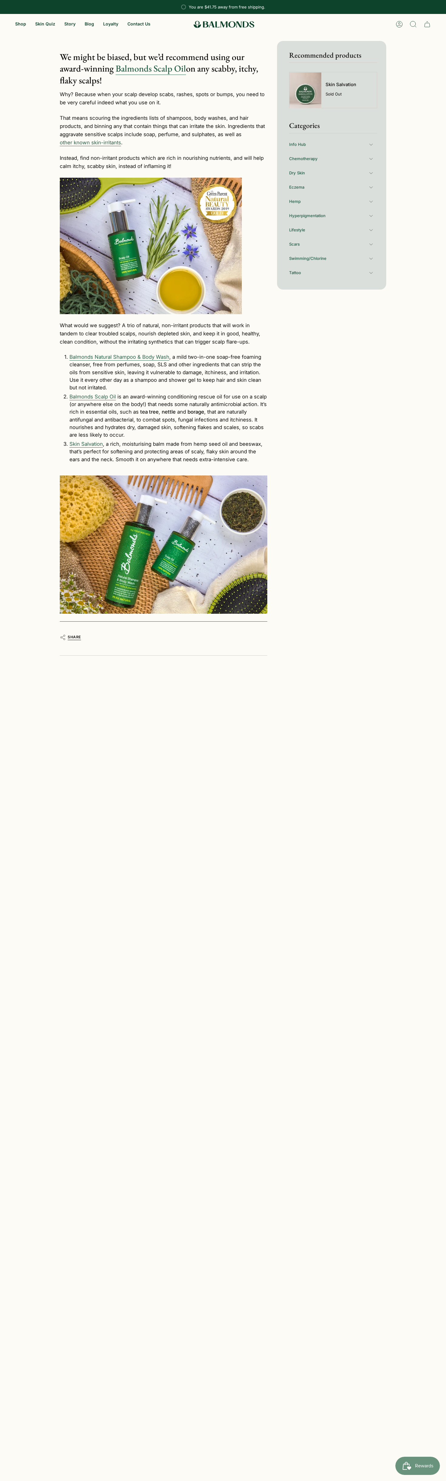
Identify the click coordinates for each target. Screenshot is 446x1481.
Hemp (295, 201)
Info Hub (297, 144)
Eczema (296, 187)
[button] (21, 24)
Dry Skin (297, 172)
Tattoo (295, 272)
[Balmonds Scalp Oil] (163, 545)
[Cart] (427, 24)
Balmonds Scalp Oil (151, 68)
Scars (294, 244)
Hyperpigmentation (307, 215)
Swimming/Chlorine (307, 258)
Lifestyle (297, 229)
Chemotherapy (303, 158)
